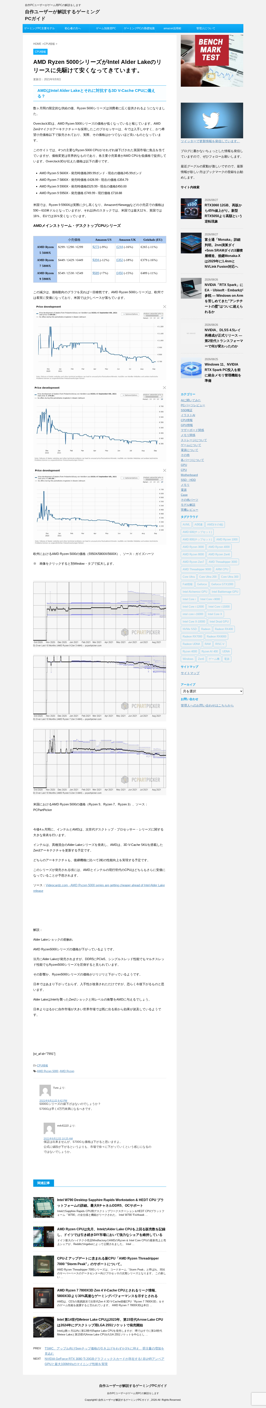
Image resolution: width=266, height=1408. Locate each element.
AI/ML (186, 524)
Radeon (205, 629)
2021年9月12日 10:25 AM (58, 1138)
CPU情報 (42, 1065)
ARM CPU (222, 569)
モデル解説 (188, 504)
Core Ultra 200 (208, 576)
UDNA (226, 651)
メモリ (185, 484)
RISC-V (219, 644)
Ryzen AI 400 (210, 651)
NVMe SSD (190, 629)
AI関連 (199, 524)
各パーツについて (192, 460)
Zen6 (201, 658)
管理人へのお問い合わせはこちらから (207, 705)
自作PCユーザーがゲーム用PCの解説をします (133, 1393)
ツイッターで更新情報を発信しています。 (210, 141)
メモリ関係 (188, 435)
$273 (95, 247)
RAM (208, 644)
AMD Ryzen (67, 1071)
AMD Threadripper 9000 (197, 569)
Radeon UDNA (191, 644)
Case (184, 494)
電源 (184, 489)
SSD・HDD (188, 479)
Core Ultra (189, 576)
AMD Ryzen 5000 (47, 1071)
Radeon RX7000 (192, 636)
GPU (184, 465)
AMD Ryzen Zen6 (219, 554)
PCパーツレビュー (193, 405)
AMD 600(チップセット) (197, 532)
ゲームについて (191, 445)
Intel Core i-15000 (219, 606)
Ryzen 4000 (190, 651)
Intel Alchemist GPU (195, 591)
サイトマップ (190, 673)
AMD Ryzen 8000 (193, 554)
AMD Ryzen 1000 (227, 539)
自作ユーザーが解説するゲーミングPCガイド (133, 1385)
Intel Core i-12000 (193, 606)
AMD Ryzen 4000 (219, 546)
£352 (119, 260)
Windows (188, 658)
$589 (95, 273)
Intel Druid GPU (219, 621)
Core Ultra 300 (229, 576)
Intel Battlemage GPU (225, 591)
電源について (189, 450)
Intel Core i (189, 599)
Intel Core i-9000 (210, 599)
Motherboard (189, 475)
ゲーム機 (214, 658)
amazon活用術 (172, 28)
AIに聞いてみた (191, 400)
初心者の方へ (73, 28)
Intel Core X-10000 (194, 621)
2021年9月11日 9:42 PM (53, 1100)
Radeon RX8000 (216, 636)
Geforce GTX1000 (222, 584)
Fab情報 (188, 584)
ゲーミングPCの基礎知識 (139, 28)
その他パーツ (189, 499)
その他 (185, 455)
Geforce (202, 584)
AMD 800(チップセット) (197, 539)
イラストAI (188, 415)
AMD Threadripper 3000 (223, 561)
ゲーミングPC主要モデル (39, 28)
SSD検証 (186, 410)
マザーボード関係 (192, 430)
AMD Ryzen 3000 (193, 546)
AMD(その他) (215, 524)
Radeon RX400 (224, 629)
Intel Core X (215, 614)
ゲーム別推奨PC (106, 28)
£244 (119, 247)
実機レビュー (189, 509)
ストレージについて (194, 440)
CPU (184, 470)
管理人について (205, 28)
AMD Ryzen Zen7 (193, 561)
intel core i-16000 (193, 614)
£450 (119, 273)
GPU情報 (187, 425)
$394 (96, 260)
